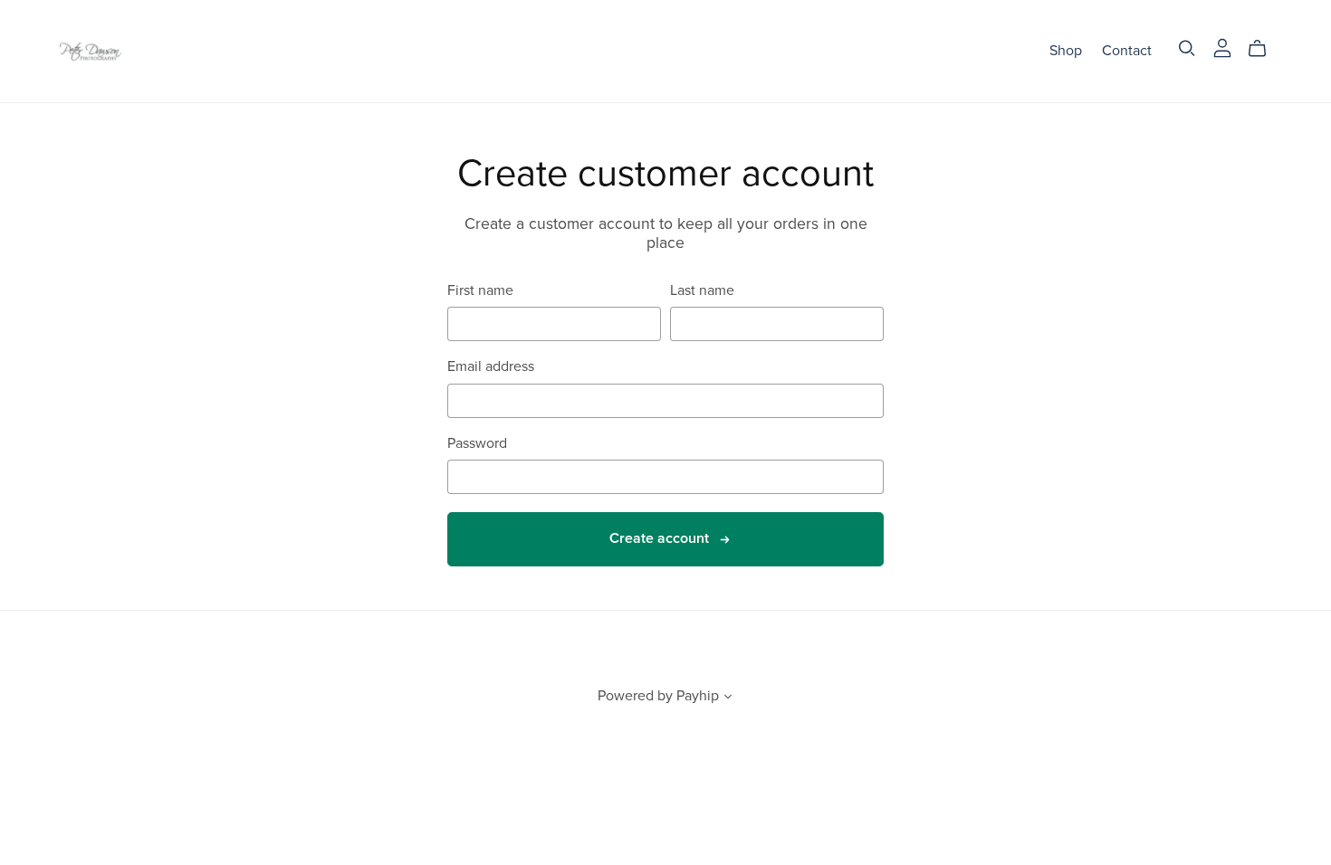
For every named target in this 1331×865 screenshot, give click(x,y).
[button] (728, 698)
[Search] (1187, 48)
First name (480, 290)
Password (477, 443)
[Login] (1222, 47)
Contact (1127, 51)
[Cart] (1264, 49)
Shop (1065, 51)
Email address (490, 366)
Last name (702, 290)
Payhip (697, 696)
